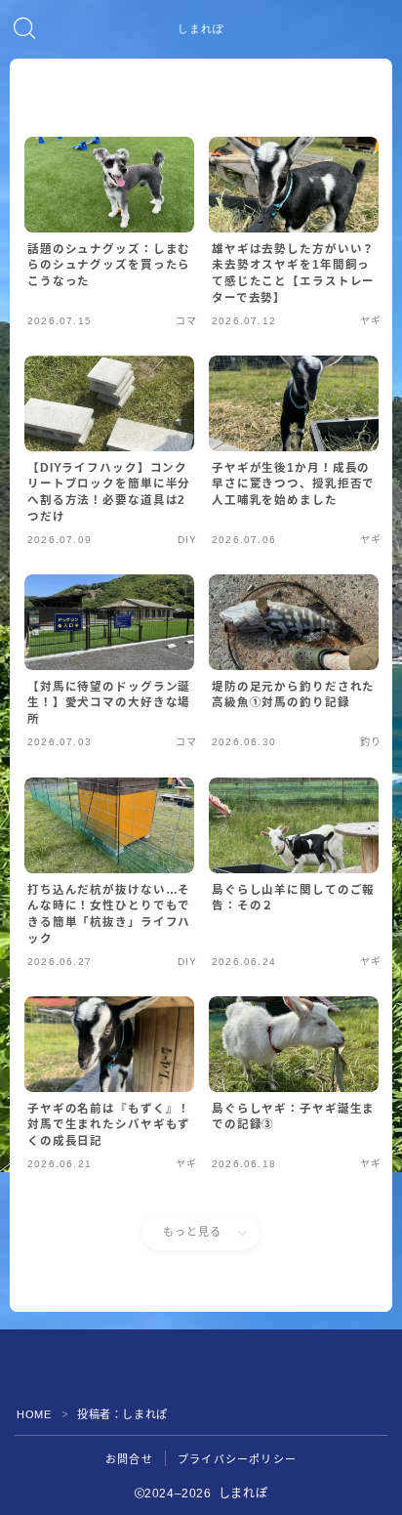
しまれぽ (201, 29)
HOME (34, 1414)
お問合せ (129, 1459)
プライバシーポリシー (237, 1459)
